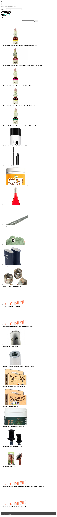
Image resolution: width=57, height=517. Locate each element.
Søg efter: (3, 9)
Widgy (9, 514)
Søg (36, 21)
